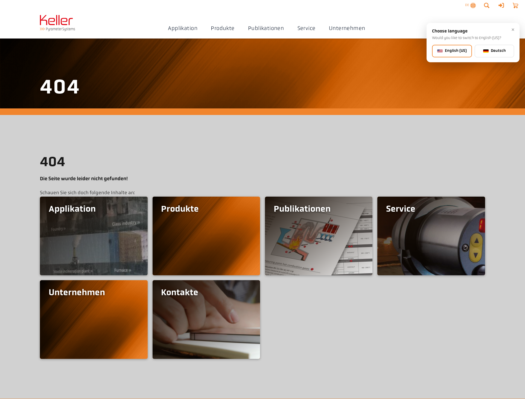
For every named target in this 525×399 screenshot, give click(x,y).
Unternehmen (347, 28)
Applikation (182, 28)
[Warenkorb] (515, 5)
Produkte (222, 28)
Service (307, 28)
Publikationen (266, 28)
